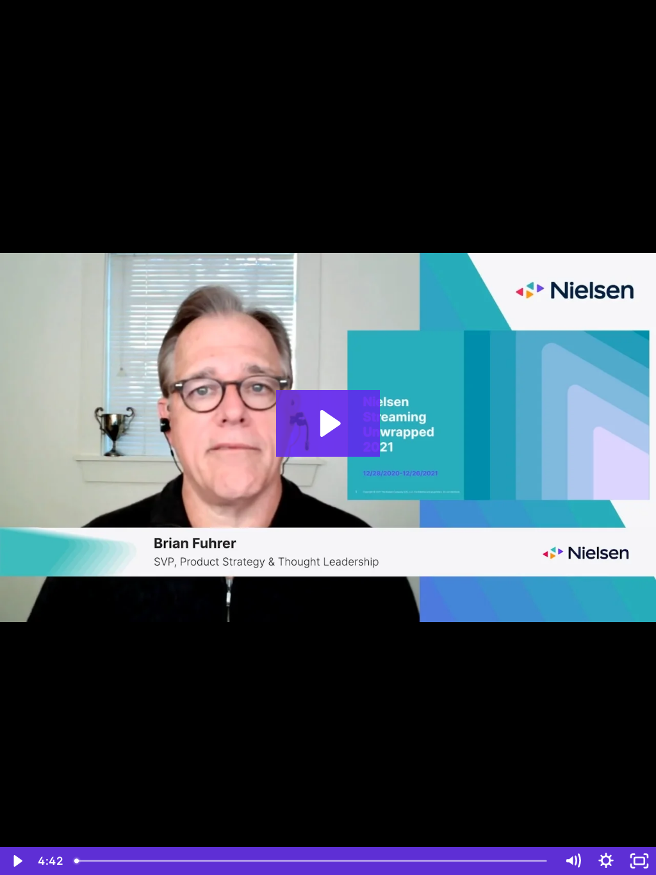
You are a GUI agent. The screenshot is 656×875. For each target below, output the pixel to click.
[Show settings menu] (606, 861)
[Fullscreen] (639, 861)
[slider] (312, 861)
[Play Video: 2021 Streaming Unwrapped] (328, 423)
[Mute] (572, 861)
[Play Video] (16, 861)
